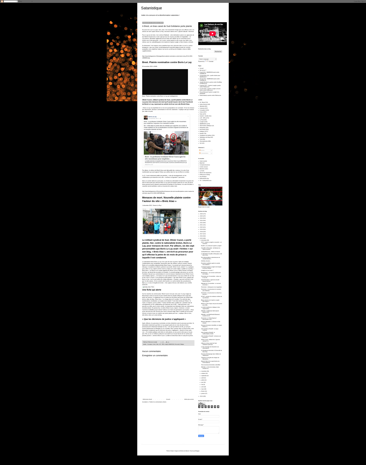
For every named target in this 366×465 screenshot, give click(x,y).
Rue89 (201, 133)
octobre (203, 373)
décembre (204, 240)
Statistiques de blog (205, 137)
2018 (201, 231)
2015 (201, 238)
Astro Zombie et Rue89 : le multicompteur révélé (208, 333)
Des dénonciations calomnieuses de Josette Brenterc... (210, 258)
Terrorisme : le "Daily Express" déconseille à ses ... (209, 318)
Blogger (197, 451)
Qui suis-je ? (203, 70)
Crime (154, 344)
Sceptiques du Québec (205, 135)
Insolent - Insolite (204, 116)
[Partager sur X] (165, 342)
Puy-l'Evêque (203, 176)
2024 (201, 218)
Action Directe (203, 104)
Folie (157, 344)
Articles (202, 150)
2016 (201, 236)
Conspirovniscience (205, 165)
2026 (201, 214)
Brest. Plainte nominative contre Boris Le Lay (154, 96)
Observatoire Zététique (205, 125)
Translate (211, 61)
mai (202, 384)
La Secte (202, 170)
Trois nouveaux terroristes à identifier (210, 365)
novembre (204, 371)
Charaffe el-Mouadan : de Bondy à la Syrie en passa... (210, 248)
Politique (182, 344)
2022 (201, 222)
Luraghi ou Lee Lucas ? (207, 270)
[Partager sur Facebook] (167, 342)
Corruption (149, 344)
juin (202, 382)
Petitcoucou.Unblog (205, 174)
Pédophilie (202, 127)
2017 (201, 233)
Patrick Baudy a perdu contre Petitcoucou (210, 95)
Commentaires (204, 153)
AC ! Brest (202, 102)
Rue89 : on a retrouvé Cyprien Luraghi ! (211, 245)
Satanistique (151, 8)
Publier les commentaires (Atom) (157, 402)
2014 (201, 396)
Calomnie (202, 108)
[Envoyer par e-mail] (161, 342)
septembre (204, 375)
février (203, 391)
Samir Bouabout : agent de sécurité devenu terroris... (210, 280)
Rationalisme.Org (204, 178)
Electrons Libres (204, 168)
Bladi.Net (202, 163)
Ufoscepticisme (204, 141)
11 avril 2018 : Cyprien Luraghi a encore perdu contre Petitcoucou (210, 89)
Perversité (177, 344)
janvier (203, 393)
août (202, 378)
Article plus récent (147, 399)
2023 (201, 220)
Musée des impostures (205, 172)
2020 (201, 227)
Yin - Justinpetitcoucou (205, 180)
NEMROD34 (171, 344)
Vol (200, 143)
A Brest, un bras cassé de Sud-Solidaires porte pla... (209, 344)
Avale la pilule (203, 161)
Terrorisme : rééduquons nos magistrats (211, 287)
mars (202, 389)
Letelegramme (174, 96)
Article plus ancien (189, 399)
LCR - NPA (161, 344)
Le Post (202, 120)
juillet (202, 380)
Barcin (187, 451)
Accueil (168, 399)
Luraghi (166, 344)
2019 (201, 229)
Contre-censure (204, 167)
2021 (201, 225)
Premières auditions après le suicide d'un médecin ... (210, 264)
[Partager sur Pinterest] (168, 342)
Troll (201, 139)
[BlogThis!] (163, 342)
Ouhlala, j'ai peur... (206, 261)
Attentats (202, 106)
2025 (201, 216)
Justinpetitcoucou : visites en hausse (210, 251)
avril (202, 387)
